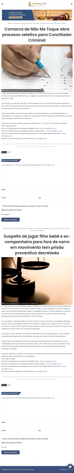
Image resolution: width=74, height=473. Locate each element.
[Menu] (2, 4)
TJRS (9, 152)
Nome (3, 189)
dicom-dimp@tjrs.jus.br (48, 128)
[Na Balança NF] (37, 3)
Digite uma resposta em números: (11, 210)
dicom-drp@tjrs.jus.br (54, 131)
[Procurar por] (72, 4)
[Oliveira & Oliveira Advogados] (37, 15)
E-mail (3, 197)
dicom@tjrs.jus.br (41, 138)
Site (39, 197)
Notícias (16, 23)
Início (11, 23)
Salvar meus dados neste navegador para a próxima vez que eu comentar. (25, 206)
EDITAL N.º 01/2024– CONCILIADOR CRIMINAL (51, 123)
